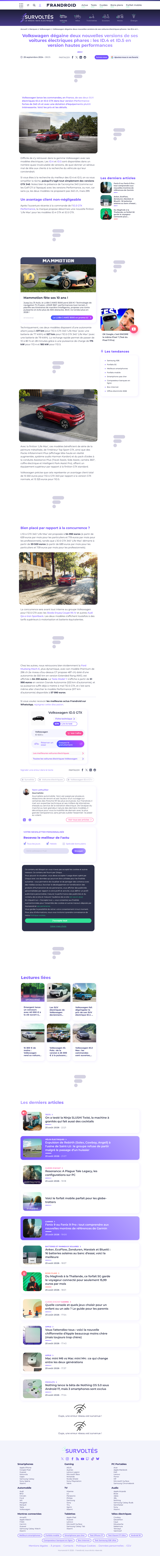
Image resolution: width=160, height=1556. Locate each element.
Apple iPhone (25, 1467)
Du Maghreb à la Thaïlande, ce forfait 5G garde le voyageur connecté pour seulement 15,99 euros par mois (124, 215)
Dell (115, 1472)
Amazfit (23, 1517)
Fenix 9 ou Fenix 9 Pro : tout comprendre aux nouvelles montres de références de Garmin (124, 186)
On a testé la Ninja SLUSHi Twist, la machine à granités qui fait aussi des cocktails (77, 1119)
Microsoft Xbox (73, 1474)
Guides (104, 5)
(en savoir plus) (76, 897)
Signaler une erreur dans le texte (36, 770)
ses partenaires (43, 906)
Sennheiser (118, 1505)
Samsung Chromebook (124, 1483)
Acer (116, 1467)
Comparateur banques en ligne (58, 1540)
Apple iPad (71, 1517)
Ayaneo (70, 1470)
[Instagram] (67, 1459)
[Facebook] (72, 1459)
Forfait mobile (134, 5)
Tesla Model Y (59, 679)
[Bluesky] (98, 1459)
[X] (62, 1459)
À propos (56, 1545)
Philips (69, 1498)
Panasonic (71, 1496)
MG (21, 1500)
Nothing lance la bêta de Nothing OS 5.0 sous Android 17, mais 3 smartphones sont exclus (77, 1387)
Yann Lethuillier (40, 790)
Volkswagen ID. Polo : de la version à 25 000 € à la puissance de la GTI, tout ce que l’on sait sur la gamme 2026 (58, 1052)
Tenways (117, 1528)
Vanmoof (118, 1531)
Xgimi (69, 1507)
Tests (94, 5)
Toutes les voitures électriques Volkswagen (55, 759)
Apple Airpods (120, 1491)
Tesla (22, 1507)
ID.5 (59, 161)
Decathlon (118, 1519)
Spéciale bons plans (76, 844)
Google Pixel (25, 1470)
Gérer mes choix (58, 926)
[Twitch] (88, 1459)
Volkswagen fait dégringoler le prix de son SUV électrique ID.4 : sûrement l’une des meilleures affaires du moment (83, 1011)
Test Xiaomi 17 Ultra (117, 1535)
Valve (69, 1483)
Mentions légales (38, 1545)
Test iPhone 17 (96, 1535)
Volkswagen (45, 29)
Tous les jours (33, 844)
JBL (115, 1498)
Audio (115, 1487)
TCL (68, 1505)
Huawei (23, 1472)
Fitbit (22, 1522)
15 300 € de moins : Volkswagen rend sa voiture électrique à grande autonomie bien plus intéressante (32, 1052)
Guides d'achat (53, 1168)
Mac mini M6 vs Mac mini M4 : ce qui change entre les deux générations (76, 1360)
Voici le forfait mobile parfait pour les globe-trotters (75, 1200)
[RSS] (78, 1459)
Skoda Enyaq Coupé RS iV (61, 612)
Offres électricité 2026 (117, 391)
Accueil (23, 29)
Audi (22, 1491)
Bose (116, 1493)
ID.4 (51, 161)
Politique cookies (37, 915)
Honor (116, 1476)
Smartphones (25, 1464)
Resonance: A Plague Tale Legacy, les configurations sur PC (71, 1173)
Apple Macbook (120, 1470)
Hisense (70, 1491)
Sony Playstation (74, 1481)
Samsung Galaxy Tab (76, 1526)
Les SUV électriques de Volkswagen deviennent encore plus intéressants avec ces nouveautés (57, 1011)
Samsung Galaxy (27, 1479)
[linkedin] (24, 819)
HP (115, 1479)
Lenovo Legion (73, 1472)
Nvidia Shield (72, 1479)
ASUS (69, 1467)
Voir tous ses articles (78, 820)
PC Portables (119, 1464)
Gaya (116, 1522)
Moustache (118, 1524)
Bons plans (116, 5)
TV (66, 1487)
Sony (69, 1502)
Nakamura (118, 1526)
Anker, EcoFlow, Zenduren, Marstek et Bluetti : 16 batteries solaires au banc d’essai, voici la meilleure (125, 201)
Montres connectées (30, 1513)
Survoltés (29, 779)
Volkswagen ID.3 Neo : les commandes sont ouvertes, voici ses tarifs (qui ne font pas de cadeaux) (84, 1052)
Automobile (24, 1487)
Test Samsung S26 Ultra (105, 1540)
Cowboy (117, 1517)
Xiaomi (23, 1483)
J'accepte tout (59, 920)
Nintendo (71, 1476)
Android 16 (136, 1535)
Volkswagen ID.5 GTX (65, 712)
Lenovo (117, 1474)
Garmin (23, 1524)
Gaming (69, 1464)
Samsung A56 (113, 360)
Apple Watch (25, 1519)
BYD (22, 1493)
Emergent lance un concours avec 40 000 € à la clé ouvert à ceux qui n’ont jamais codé (32, 1011)
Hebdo (53, 844)
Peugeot (23, 1502)
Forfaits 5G (112, 364)
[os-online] (29, 819)
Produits (50, 1382)
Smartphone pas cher (117, 376)
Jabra (116, 1496)
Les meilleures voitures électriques (51, 753)
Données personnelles (111, 1545)
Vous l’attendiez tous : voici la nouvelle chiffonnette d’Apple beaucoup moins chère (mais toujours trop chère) (76, 1333)
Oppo (22, 1476)
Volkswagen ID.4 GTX (81, 779)
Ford (22, 1498)
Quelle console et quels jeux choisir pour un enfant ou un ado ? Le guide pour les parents (76, 1306)
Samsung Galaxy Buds (123, 1502)
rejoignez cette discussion (48, 704)
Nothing (117, 1500)
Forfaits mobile (114, 372)
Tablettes (69, 1513)
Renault (23, 1505)
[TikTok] (93, 1459)
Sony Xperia (25, 1481)
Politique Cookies (86, 1545)
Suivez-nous (101, 57)
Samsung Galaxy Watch (30, 1528)
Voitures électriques (52, 779)
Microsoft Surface (121, 1481)
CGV (128, 1545)
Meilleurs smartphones (117, 368)
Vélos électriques (121, 1513)
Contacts (68, 1545)
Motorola (24, 1474)
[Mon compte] (40, 5)
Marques (33, 29)
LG (68, 1493)
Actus (85, 5)
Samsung (71, 1500)
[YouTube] (82, 1459)
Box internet (112, 387)
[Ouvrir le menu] (21, 5)
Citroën (23, 1496)
